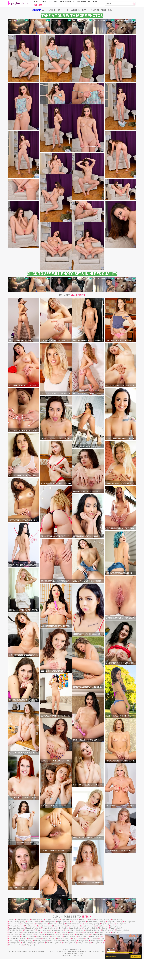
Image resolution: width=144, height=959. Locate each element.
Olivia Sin (65, 941)
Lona (22, 941)
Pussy (47, 919)
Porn (65, 934)
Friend (45, 938)
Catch (58, 932)
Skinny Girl (110, 922)
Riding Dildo (89, 930)
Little (79, 943)
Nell (100, 928)
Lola (10, 941)
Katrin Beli (79, 934)
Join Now (38, 5)
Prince (44, 932)
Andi (71, 928)
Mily (35, 943)
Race (98, 926)
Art (26, 926)
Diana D (40, 926)
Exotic (53, 936)
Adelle (71, 932)
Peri (93, 943)
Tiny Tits (74, 922)
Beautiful (49, 943)
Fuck (65, 943)
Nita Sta (44, 922)
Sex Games (92, 2)
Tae (10, 936)
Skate (11, 934)
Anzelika (37, 941)
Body (102, 924)
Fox (113, 932)
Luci (85, 932)
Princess (44, 928)
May (50, 941)
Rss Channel (67, 956)
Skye (117, 924)
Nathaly (24, 936)
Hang (38, 930)
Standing (60, 938)
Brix (23, 943)
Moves (53, 930)
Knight (59, 922)
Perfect (92, 941)
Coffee (102, 938)
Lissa (55, 926)
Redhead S (12, 926)
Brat (10, 932)
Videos (43, 2)
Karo (79, 936)
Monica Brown (13, 938)
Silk (79, 941)
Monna (37, 10)
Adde (112, 928)
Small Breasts (70, 924)
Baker (92, 936)
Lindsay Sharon (70, 930)
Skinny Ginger (13, 922)
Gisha (104, 930)
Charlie (118, 930)
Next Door (52, 924)
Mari (37, 924)
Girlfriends (12, 945)
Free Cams (52, 2)
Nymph (18, 919)
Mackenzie (12, 928)
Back (38, 936)
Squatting (29, 928)
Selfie (59, 928)
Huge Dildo (98, 919)
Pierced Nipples (97, 934)
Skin (73, 938)
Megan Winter (65, 919)
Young (85, 928)
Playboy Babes (79, 2)
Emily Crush (88, 924)
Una (10, 924)
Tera (23, 934)
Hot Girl (29, 922)
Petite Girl (12, 930)
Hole (32, 919)
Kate (104, 936)
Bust (87, 938)
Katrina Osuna (27, 932)
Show (83, 926)
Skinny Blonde (92, 922)
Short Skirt (100, 932)
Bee (36, 934)
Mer (125, 922)
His (113, 919)
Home (36, 2)
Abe (81, 919)
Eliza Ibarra (50, 934)
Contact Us (78, 956)
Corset (70, 926)
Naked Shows (65, 2)
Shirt (10, 943)
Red (23, 924)
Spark (66, 936)
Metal (26, 930)
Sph (111, 926)
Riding (30, 938)
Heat (26, 945)
